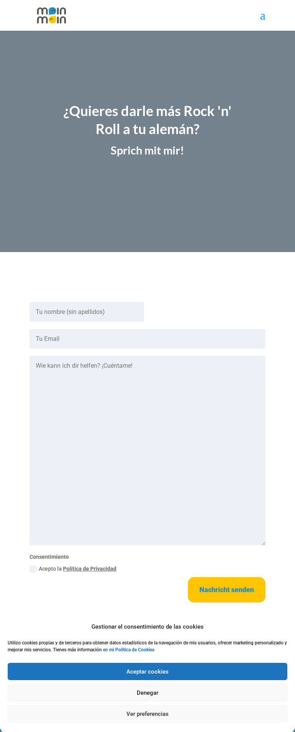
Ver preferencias (147, 713)
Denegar (147, 692)
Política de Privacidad (89, 569)
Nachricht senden (226, 590)
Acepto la (77, 569)
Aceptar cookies (147, 671)
